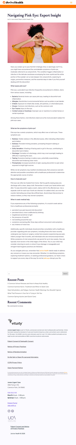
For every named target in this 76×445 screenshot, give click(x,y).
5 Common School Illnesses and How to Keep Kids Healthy (28, 283)
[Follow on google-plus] (9, 411)
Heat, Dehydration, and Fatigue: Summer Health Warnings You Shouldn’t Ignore (34, 290)
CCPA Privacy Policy (15, 362)
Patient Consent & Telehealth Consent (21, 341)
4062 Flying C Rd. (13, 385)
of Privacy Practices (17, 429)
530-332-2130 (12, 393)
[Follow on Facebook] (12, 411)
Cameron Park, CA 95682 (16, 387)
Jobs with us (12, 406)
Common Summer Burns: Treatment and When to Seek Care (28, 287)
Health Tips (30, 19)
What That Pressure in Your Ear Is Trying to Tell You (25, 293)
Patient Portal (12, 403)
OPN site (65, 372)
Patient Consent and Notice (20, 427)
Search (65, 273)
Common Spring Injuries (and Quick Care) (22, 296)
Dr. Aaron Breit (13, 19)
